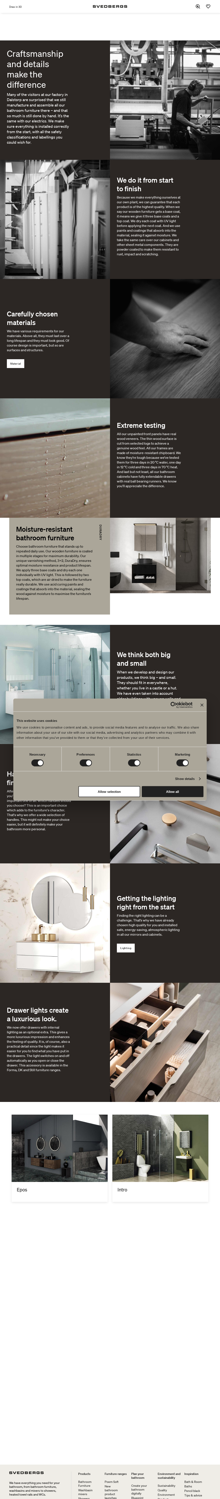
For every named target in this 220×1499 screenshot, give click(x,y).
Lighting (125, 948)
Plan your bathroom (137, 1476)
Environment (166, 1495)
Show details (185, 778)
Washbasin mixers (85, 1492)
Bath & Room (193, 1482)
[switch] (86, 762)
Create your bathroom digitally (139, 1489)
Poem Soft (112, 1482)
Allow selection (109, 791)
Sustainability (166, 1486)
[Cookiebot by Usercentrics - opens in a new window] (173, 705)
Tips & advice (193, 1495)
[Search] (197, 6)
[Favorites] (208, 6)
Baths (188, 1486)
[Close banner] (201, 704)
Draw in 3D (15, 7)
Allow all (172, 791)
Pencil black (192, 1491)
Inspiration (191, 1474)
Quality (162, 1490)
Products (84, 1474)
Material (15, 363)
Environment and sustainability (169, 1476)
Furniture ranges (116, 1474)
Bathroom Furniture (85, 1484)
